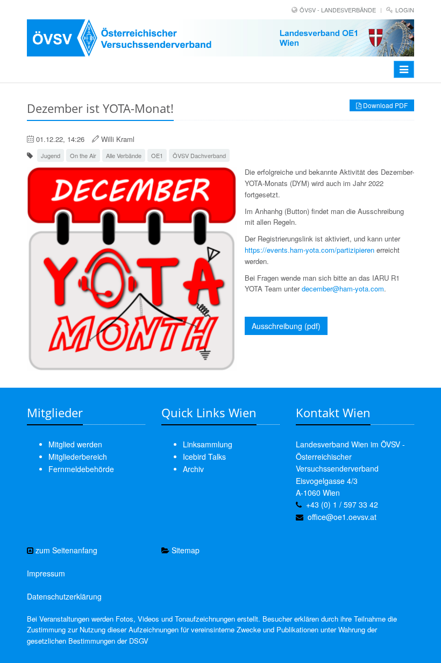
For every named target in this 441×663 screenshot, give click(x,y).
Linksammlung (207, 444)
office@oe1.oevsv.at (342, 516)
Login (404, 9)
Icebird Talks (204, 456)
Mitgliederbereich (77, 456)
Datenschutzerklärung (64, 596)
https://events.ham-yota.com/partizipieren (309, 250)
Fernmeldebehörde (81, 469)
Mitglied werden (75, 444)
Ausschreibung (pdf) (286, 325)
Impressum (46, 573)
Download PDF (384, 105)
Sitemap (184, 550)
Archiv (193, 469)
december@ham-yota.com (343, 288)
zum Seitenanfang (65, 550)
